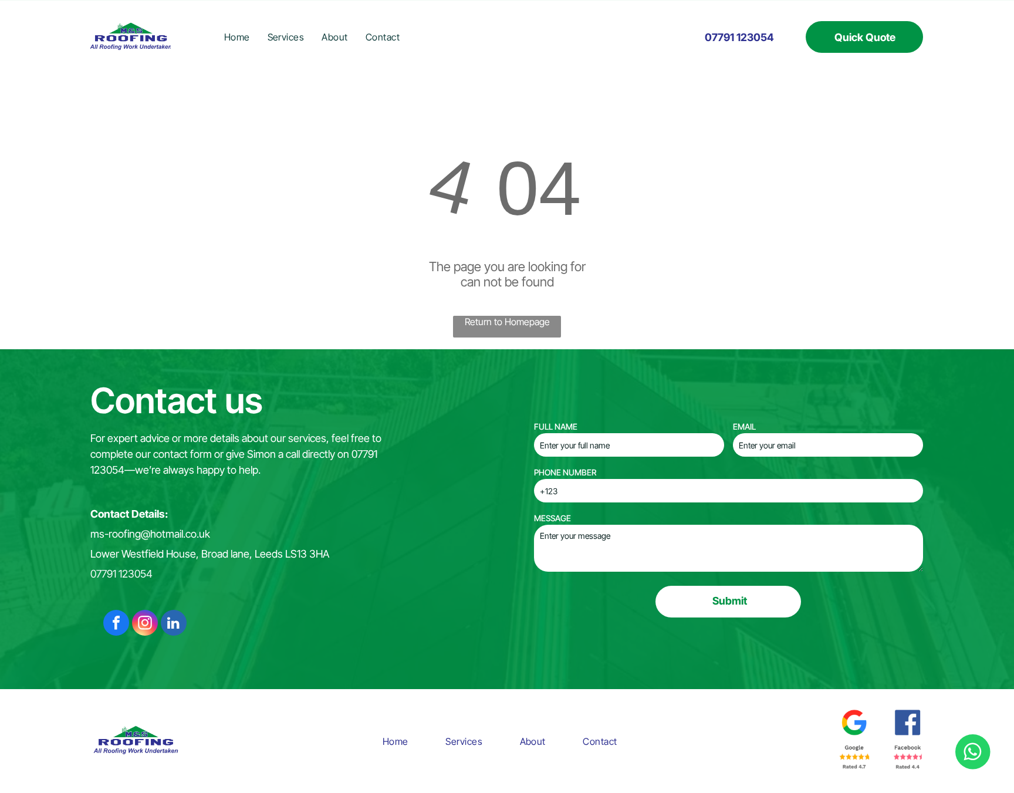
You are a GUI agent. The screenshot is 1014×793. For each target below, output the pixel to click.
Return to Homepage (507, 322)
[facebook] (116, 624)
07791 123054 (121, 574)
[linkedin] (174, 624)
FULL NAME (555, 426)
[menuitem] (237, 37)
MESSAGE (552, 518)
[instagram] (145, 624)
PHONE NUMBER (565, 472)
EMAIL (744, 426)
